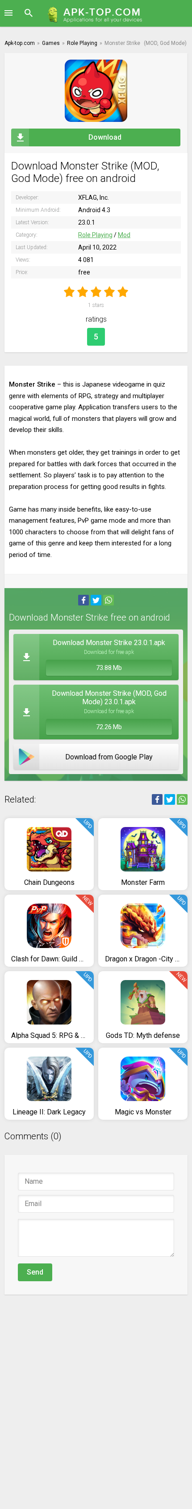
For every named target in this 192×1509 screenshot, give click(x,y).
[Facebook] (83, 600)
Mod (124, 234)
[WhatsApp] (108, 600)
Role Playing (95, 234)
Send (35, 1272)
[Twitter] (96, 600)
